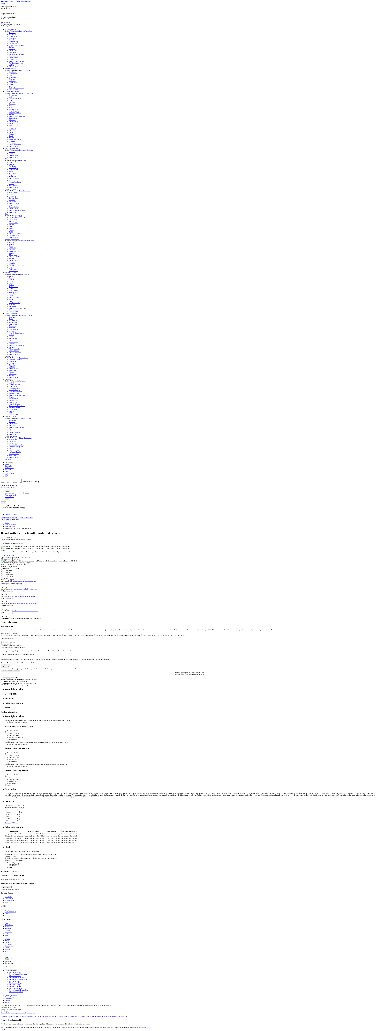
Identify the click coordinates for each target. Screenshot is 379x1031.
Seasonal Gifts (13, 223)
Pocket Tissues (13, 368)
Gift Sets (11, 221)
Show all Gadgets (14, 404)
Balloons (11, 242)
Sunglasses (12, 130)
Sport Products (13, 342)
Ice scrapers (12, 420)
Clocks (11, 281)
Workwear (12, 141)
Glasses (11, 171)
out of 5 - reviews (12, 1)
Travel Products (13, 58)
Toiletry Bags (13, 374)
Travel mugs (12, 166)
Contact (7, 913)
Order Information (10, 912)
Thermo (11, 184)
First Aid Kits (13, 363)
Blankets (11, 278)
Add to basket (6, 665)
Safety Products (13, 423)
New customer (9, 497)
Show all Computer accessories (18, 395)
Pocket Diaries (13, 155)
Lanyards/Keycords (15, 251)
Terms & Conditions (11, 995)
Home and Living (10, 272)
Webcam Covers (14, 393)
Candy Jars (12, 196)
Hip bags (11, 47)
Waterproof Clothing (15, 139)
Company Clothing (15, 98)
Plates (10, 301)
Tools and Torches (10, 416)
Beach (11, 319)
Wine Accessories (14, 310)
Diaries (11, 153)
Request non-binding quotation (10, 671)
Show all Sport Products (16, 345)
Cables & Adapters (14, 384)
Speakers (11, 411)
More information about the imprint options (22, 582)
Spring (11, 228)
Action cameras (13, 399)
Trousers (11, 134)
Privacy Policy (9, 997)
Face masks (12, 361)
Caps (10, 97)
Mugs (10, 180)
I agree (3, 1029)
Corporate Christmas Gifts (17, 217)
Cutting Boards (13, 290)
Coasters (11, 283)
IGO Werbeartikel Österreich (18, 974)
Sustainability (9, 898)
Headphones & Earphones (17, 406)
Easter (11, 226)
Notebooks (12, 81)
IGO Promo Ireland (11, 970)
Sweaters (7, 949)
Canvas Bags (13, 36)
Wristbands (12, 143)
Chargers (11, 383)
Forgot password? (10, 495)
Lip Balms (12, 367)
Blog (6, 475)
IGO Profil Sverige (15, 985)
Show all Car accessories (16, 333)
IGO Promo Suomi (15, 976)
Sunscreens (12, 370)
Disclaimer (8, 999)
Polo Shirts (12, 120)
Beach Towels (13, 320)
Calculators (12, 72)
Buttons (11, 244)
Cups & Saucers (14, 169)
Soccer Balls (12, 343)
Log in (7, 499)
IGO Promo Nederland (16, 992)
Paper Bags (12, 52)
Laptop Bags (13, 50)
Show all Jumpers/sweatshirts (18, 116)
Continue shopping (11, 514)
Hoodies (11, 114)
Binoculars (12, 328)
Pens (6, 923)
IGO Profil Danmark (15, 986)
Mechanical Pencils (15, 452)
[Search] (20, 482)
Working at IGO (10, 900)
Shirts (10, 125)
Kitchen (11, 285)
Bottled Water (13, 193)
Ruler (10, 86)
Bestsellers (8, 469)
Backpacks (12, 33)
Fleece (11, 100)
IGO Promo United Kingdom (18, 979)
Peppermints (12, 201)
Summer (11, 230)
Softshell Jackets (14, 109)
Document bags (13, 42)
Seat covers (12, 331)
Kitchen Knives (13, 292)
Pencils (11, 448)
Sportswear (12, 129)
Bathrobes (12, 304)
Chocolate (12, 200)
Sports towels (13, 306)
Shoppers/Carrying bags (16, 54)
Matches (11, 258)
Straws (11, 296)
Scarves (11, 123)
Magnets (11, 299)
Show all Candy (14, 203)
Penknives (12, 422)
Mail (18, 519)
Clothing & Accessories (12, 91)
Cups (10, 162)
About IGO (8, 897)
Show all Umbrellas (15, 352)
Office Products (13, 82)
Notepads (12, 79)
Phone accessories (14, 407)
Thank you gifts (14, 235)
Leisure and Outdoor (11, 313)
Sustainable (8, 466)
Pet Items (11, 340)
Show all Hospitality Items (17, 210)
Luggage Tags (13, 59)
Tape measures (13, 429)
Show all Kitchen (14, 297)
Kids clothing (13, 118)
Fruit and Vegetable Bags (16, 45)
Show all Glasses (14, 178)
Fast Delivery (13, 219)
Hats (10, 105)
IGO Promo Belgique (15, 983)
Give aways (12, 248)
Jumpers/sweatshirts (15, 113)
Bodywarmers (13, 95)
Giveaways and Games (12, 239)
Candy (11, 194)
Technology (8, 379)
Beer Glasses (13, 173)
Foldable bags (13, 43)
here (144, 1027)
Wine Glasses (13, 177)
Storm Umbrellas (14, 351)
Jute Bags (12, 49)
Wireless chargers (14, 388)
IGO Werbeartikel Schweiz (17, 977)
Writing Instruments (11, 436)
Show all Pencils (14, 454)
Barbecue (12, 317)
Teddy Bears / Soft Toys (16, 265)
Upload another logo (7, 555)
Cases (10, 75)
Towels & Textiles (14, 303)
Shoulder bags (13, 56)
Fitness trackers (13, 400)
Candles (11, 280)
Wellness (11, 375)
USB (10, 413)
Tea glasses (12, 175)
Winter (11, 232)
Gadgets (11, 397)
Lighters (11, 253)
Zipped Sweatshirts (15, 145)
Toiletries (11, 372)
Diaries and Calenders (11, 148)
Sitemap (7, 1002)
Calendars (12, 152)
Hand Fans (12, 104)
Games (11, 246)
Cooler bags (12, 38)
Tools (10, 431)
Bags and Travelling (11, 29)
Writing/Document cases (16, 88)
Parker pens (12, 441)
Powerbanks (8, 944)
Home (7, 523)
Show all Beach (14, 324)
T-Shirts (7, 930)
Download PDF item (11, 823)
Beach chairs (13, 322)
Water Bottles (13, 185)
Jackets (11, 107)
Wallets (11, 136)
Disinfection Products (15, 359)
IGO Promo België (15, 981)
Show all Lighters (14, 256)
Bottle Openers (13, 287)
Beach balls (12, 326)
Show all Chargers (14, 390)
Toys (10, 267)
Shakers (11, 164)
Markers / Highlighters (16, 447)
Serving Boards (13, 208)
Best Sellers (23, 518)
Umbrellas (12, 347)
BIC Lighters (13, 255)
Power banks (13, 409)
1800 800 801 (5, 519)
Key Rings (12, 249)
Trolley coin (12, 269)
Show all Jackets (14, 111)
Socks (10, 127)
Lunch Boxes (13, 294)
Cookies (11, 205)
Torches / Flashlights (15, 432)
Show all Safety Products (16, 427)
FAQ (6, 477)
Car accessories (13, 329)
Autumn (11, 224)
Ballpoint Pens (13, 439)
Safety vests (12, 425)
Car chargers (13, 386)
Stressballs (12, 264)
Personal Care (9, 356)
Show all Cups (13, 168)
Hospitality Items (14, 207)
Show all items (13, 66)
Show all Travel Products (16, 61)
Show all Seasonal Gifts (16, 233)
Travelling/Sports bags (16, 63)
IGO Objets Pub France (16, 988)
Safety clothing (13, 121)
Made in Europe (10, 473)
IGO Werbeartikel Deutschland (18, 990)
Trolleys (11, 65)
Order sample (5, 667)
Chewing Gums (14, 198)
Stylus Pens (12, 443)
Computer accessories (15, 391)
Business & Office (10, 68)
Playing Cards (13, 260)
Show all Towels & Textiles (17, 308)
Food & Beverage (10, 189)
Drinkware (8, 159)
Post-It (11, 84)
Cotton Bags (12, 40)
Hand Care (12, 365)
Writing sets (12, 455)
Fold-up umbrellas (14, 349)
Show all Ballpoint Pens (16, 445)
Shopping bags (9, 946)
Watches (11, 137)
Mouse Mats (12, 77)
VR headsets (13, 402)
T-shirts (11, 132)
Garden (11, 336)
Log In (7, 491)
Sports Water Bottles (15, 182)
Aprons (11, 276)
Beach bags (12, 34)
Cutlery (11, 288)
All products (8, 459)
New (6, 471)
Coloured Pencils (14, 450)
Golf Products (13, 338)
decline (21, 1027)
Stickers (11, 262)
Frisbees (11, 335)
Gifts (6, 214)
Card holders (13, 74)
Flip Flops (12, 102)
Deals (7, 464)
